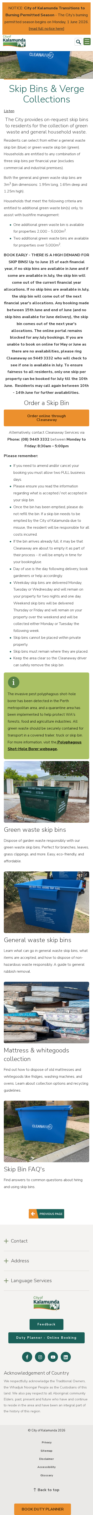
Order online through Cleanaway (46, 417)
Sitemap (46, 1451)
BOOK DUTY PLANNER (43, 1509)
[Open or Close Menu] (87, 41)
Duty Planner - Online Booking (46, 1338)
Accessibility (46, 1467)
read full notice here (46, 28)
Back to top (48, 1490)
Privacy (47, 1442)
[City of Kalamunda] (14, 42)
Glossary (46, 1475)
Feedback (46, 1324)
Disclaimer (46, 1459)
